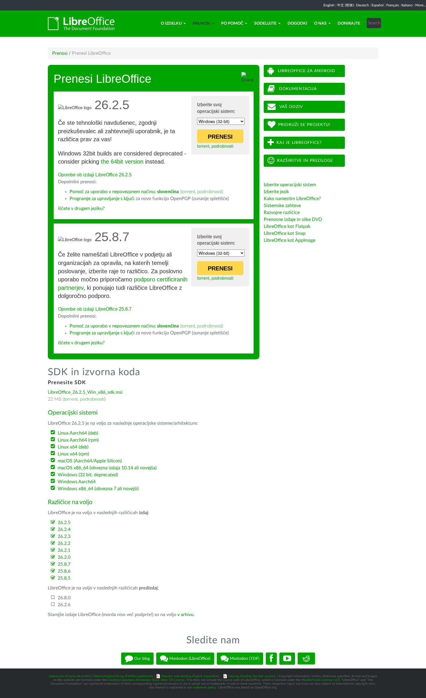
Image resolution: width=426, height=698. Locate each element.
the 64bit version (122, 161)
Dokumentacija (297, 89)
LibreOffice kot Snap (284, 233)
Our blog (141, 658)
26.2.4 (64, 529)
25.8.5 (64, 578)
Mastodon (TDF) (244, 658)
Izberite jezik (276, 191)
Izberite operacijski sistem (290, 184)
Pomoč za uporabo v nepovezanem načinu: (124, 191)
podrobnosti (222, 146)
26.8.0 (64, 598)
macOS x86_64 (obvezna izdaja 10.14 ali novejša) (107, 468)
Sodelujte (265, 23)
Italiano (407, 5)
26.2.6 (64, 604)
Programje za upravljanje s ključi (102, 198)
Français (392, 5)
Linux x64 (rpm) (73, 454)
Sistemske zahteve (282, 205)
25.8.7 (64, 564)
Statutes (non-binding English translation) (190, 676)
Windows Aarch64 (77, 481)
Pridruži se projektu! (304, 125)
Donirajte (349, 23)
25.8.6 (64, 571)
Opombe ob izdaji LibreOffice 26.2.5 (95, 174)
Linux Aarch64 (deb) (78, 433)
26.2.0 (64, 557)
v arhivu (185, 614)
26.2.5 (64, 522)
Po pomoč (232, 23)
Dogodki (297, 23)
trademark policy (204, 687)
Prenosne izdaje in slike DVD (293, 219)
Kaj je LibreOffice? (299, 143)
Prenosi (201, 23)
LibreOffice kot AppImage (289, 240)
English (328, 5)
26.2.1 (64, 550)
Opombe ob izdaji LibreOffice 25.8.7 (95, 309)
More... (420, 5)
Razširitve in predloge (305, 161)
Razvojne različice (282, 212)
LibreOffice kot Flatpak (287, 226)
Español (378, 5)
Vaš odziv (290, 107)
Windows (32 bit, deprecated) (88, 474)
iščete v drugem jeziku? (81, 208)
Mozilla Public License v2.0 (320, 679)
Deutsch (362, 5)
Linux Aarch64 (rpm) (78, 440)
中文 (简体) (345, 5)
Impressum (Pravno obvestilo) (70, 676)
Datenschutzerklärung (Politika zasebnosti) (123, 676)
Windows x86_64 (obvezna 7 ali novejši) (98, 488)
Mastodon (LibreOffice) (189, 658)
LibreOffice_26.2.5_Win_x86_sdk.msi (85, 392)
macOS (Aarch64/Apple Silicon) (90, 461)
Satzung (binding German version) (252, 676)
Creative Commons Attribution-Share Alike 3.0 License (146, 679)
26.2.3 (64, 536)
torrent (203, 146)
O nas (320, 23)
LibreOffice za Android (305, 71)
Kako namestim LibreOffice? (292, 198)
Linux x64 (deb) (73, 447)
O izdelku (171, 23)
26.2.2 (64, 543)
